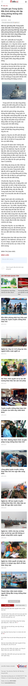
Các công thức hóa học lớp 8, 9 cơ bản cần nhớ (13, 632)
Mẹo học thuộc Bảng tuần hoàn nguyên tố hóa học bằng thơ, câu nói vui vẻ (13, 643)
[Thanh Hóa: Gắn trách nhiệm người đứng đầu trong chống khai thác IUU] (14, 580)
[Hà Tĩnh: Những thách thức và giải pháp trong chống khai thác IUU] (14, 428)
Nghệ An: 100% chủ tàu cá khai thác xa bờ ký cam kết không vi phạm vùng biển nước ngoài (12, 533)
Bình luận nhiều (20, 605)
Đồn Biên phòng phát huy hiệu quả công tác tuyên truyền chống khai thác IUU (14, 319)
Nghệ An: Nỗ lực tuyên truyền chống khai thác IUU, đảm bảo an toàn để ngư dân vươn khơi (13, 503)
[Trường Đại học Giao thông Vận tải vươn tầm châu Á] (9, 283)
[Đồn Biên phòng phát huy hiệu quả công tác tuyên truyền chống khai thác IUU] (14, 306)
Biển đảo (5, 5)
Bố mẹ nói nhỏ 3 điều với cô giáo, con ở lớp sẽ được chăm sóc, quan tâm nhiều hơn (13, 649)
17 (17, 622)
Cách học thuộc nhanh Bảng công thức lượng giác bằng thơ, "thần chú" (13, 621)
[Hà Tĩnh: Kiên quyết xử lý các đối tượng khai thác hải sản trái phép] (14, 367)
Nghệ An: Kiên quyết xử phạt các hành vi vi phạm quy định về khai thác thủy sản (13, 563)
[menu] (2, 1)
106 (3, 633)
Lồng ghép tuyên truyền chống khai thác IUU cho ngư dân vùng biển (13, 471)
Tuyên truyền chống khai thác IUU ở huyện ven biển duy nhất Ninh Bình (13, 410)
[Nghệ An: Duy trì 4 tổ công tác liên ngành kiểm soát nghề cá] (14, 338)
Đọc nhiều (7, 605)
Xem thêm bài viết (14, 601)
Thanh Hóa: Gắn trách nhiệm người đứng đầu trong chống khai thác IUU (13, 593)
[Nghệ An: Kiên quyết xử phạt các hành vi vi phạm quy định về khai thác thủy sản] (14, 550)
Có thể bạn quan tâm (10, 276)
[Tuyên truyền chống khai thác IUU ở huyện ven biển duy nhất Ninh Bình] (14, 397)
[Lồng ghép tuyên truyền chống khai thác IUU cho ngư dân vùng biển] (14, 458)
